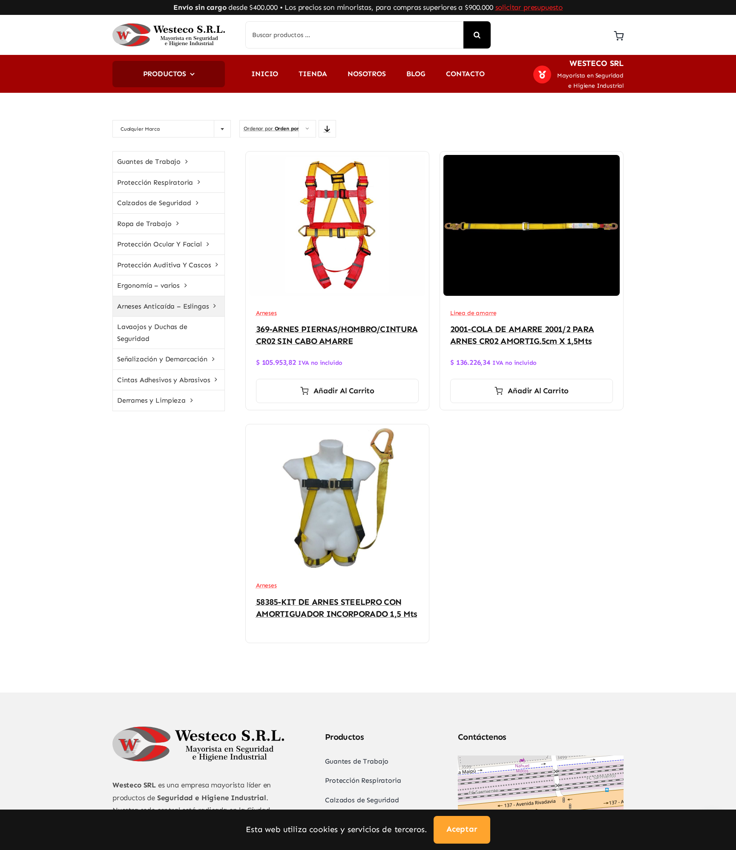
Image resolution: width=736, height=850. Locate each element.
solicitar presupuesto (529, 7)
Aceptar (461, 829)
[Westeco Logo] (168, 27)
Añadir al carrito (343, 390)
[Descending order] (327, 128)
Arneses (266, 313)
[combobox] (171, 128)
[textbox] (161, 128)
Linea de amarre (473, 313)
